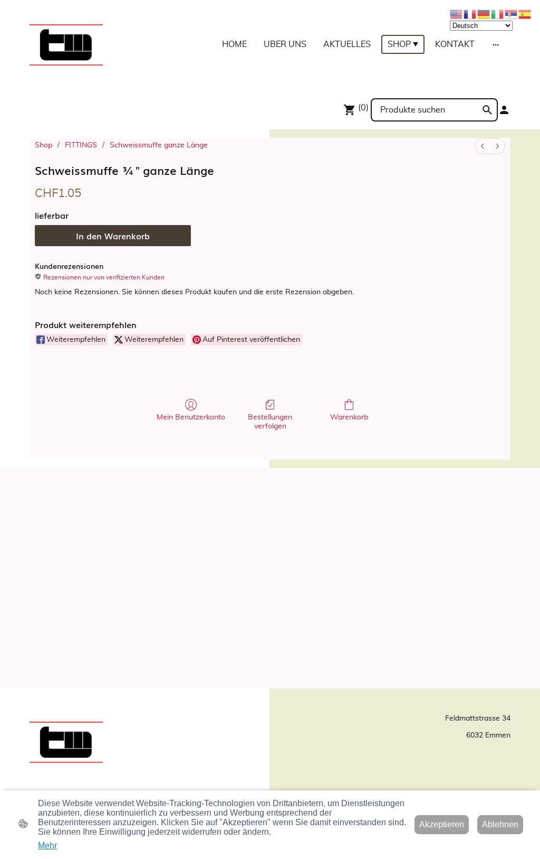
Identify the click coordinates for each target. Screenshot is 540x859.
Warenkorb (349, 417)
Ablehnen (500, 824)
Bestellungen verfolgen (270, 422)
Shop (43, 145)
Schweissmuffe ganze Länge (159, 145)
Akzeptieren (441, 824)
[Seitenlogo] (66, 44)
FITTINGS (81, 145)
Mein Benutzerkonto (191, 417)
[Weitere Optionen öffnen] (495, 44)
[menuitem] (482, 146)
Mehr (47, 845)
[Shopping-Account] (504, 110)
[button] (487, 110)
